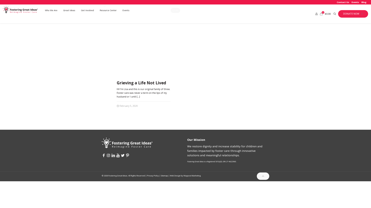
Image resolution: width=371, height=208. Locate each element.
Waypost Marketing (192, 175)
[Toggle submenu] (51, 19)
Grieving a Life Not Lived (141, 83)
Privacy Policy (153, 175)
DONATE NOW (351, 13)
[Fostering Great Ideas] (20, 10)
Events (355, 2)
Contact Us (343, 2)
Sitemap (164, 175)
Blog (363, 2)
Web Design (175, 175)
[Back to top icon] (263, 176)
